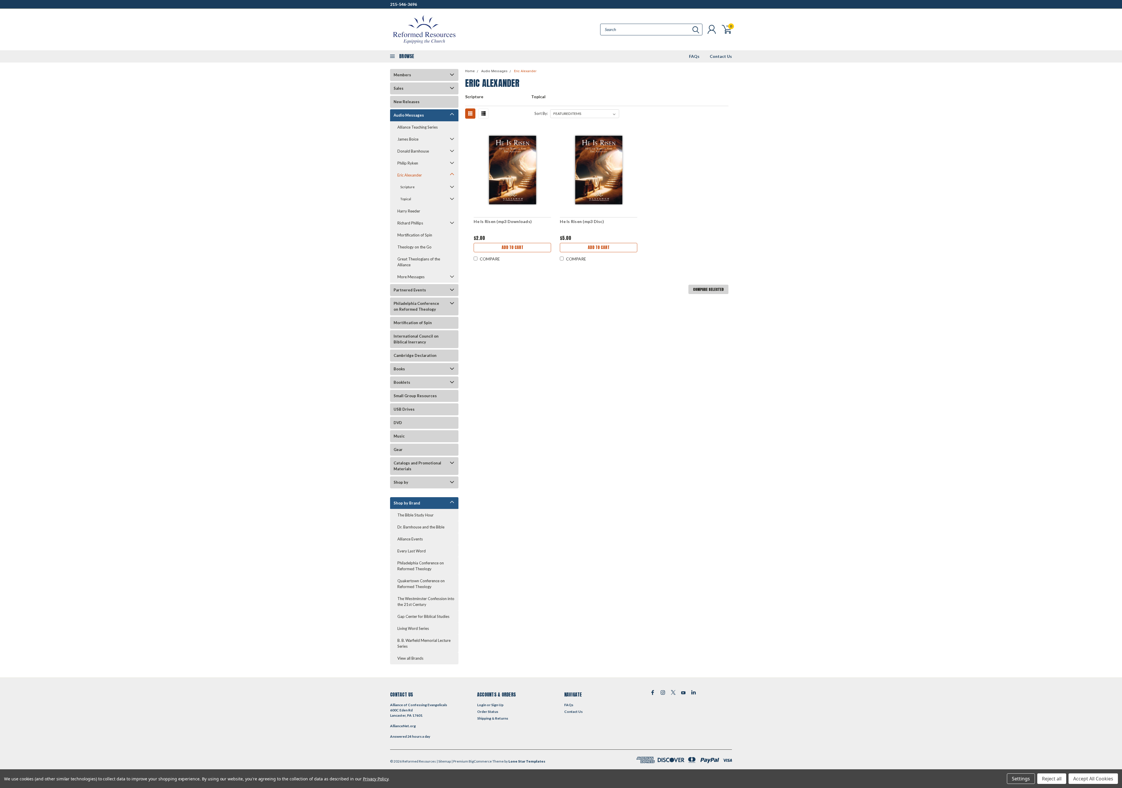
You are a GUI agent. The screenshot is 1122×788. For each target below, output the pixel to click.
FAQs (694, 56)
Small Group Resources (415, 395)
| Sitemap (444, 761)
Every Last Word (411, 551)
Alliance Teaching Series (417, 127)
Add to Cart (512, 247)
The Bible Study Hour (415, 515)
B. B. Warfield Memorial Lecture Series (424, 643)
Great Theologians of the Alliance (418, 262)
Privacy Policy (375, 779)
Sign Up (497, 705)
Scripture (407, 187)
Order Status (487, 711)
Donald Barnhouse (413, 151)
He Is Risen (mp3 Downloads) (503, 221)
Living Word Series (413, 628)
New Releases (407, 101)
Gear (398, 449)
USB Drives (404, 409)
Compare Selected (708, 289)
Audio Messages (409, 115)
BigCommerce (480, 761)
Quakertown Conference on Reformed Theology (421, 583)
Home (470, 71)
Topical (405, 199)
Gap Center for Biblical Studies (423, 616)
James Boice (407, 139)
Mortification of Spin (414, 235)
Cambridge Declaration (415, 355)
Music (399, 436)
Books (399, 369)
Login (481, 705)
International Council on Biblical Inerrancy (416, 339)
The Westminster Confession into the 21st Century (425, 601)
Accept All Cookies (1093, 778)
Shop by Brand (407, 503)
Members (402, 74)
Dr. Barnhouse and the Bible (420, 527)
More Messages (411, 276)
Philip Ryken (407, 163)
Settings (1021, 778)
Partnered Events (410, 290)
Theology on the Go (414, 247)
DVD (398, 422)
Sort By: (541, 113)
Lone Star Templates (526, 761)
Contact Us (721, 56)
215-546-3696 (403, 4)
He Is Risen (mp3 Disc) (582, 221)
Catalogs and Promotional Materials (417, 466)
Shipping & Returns (492, 718)
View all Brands (410, 658)
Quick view (512, 170)
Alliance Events (410, 539)
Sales (399, 88)
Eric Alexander (409, 175)
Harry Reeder (408, 211)
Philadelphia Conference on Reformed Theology (416, 306)
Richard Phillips (410, 223)
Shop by (401, 482)
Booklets (402, 382)
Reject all (1052, 778)
